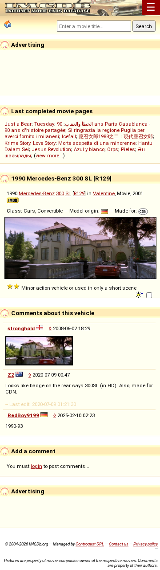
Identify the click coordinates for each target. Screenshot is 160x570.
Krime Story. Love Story (30, 143)
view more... (49, 155)
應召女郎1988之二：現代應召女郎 (116, 136)
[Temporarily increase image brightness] (140, 294)
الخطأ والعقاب (79, 124)
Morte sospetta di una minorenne (97, 143)
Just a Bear (18, 124)
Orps (112, 149)
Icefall (69, 136)
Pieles (128, 149)
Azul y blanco (89, 149)
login (36, 466)
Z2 (11, 375)
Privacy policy (145, 543)
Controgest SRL (90, 543)
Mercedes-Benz (37, 193)
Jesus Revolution (51, 149)
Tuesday (44, 124)
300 (60, 193)
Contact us (118, 543)
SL (68, 193)
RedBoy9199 (23, 415)
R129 (79, 193)
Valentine (104, 193)
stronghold (21, 328)
